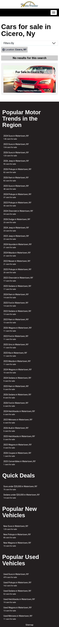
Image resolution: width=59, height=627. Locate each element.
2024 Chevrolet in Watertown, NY (18, 212)
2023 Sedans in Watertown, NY (17, 312)
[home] (29, 4)
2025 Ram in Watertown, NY (16, 387)
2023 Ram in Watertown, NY (16, 321)
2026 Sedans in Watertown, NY (17, 396)
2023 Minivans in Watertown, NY (17, 421)
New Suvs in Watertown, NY (15, 527)
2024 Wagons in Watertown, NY (17, 371)
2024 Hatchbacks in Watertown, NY (19, 412)
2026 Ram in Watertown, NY (16, 179)
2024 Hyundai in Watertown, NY (17, 246)
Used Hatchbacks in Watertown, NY (19, 600)
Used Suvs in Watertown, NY (16, 575)
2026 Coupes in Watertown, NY (17, 454)
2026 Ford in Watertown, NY (15, 404)
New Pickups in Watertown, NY (17, 536)
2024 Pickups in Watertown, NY (17, 195)
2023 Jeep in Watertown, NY (16, 237)
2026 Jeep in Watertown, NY (16, 162)
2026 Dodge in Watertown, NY (16, 220)
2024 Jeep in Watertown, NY (16, 229)
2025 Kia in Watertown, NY (15, 354)
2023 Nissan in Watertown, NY (16, 262)
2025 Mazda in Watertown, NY (17, 362)
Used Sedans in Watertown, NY (17, 592)
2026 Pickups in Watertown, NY (17, 170)
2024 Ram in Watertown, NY (16, 296)
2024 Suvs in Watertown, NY (16, 137)
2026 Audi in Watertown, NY (15, 429)
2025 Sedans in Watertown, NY (17, 287)
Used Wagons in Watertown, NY (17, 609)
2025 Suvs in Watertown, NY (16, 187)
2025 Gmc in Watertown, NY (15, 346)
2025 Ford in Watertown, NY (15, 304)
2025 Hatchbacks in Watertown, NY (19, 437)
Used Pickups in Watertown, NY (17, 584)
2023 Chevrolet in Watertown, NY (18, 279)
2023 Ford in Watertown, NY (15, 337)
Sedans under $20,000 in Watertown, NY (21, 496)
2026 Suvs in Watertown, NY (16, 154)
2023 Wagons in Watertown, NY (17, 446)
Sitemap (29, 625)
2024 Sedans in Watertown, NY (17, 379)
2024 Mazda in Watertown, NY (17, 254)
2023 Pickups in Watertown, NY (17, 204)
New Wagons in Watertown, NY (17, 544)
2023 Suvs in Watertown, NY (16, 145)
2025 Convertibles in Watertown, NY (19, 463)
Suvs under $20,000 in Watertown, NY (20, 488)
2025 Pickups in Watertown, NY (17, 271)
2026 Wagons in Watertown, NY (17, 329)
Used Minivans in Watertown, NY (17, 617)
